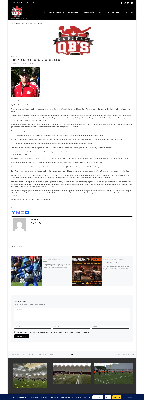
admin (14, 63)
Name (17, 327)
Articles (18, 23)
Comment (19, 309)
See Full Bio (36, 223)
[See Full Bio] (43, 223)
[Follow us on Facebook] (132, 3)
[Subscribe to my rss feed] (121, 3)
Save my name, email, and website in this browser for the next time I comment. (53, 332)
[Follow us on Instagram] (125, 3)
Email (56, 327)
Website (96, 327)
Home (13, 23)
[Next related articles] (131, 251)
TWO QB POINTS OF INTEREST (54, 260)
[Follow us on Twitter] (128, 3)
